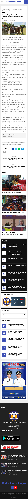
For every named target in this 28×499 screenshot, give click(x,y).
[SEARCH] (24, 314)
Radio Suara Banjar (14, 2)
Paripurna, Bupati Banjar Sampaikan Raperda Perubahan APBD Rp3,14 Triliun (16, 325)
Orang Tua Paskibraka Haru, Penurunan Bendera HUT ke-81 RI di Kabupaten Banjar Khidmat (17, 457)
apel (9, 142)
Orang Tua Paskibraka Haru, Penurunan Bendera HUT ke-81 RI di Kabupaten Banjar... (16, 340)
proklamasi (22, 142)
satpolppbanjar (12, 144)
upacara (19, 144)
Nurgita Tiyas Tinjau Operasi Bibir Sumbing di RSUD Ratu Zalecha (14, 259)
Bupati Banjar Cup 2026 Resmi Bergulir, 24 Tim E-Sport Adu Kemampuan (16, 266)
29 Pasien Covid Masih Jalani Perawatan (11, 193)
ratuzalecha (5, 144)
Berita (3, 12)
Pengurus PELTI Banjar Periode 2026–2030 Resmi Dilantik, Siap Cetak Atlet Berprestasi (16, 274)
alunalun (4, 142)
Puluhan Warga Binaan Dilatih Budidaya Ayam (13, 213)
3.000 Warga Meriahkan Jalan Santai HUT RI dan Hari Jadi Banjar (16, 245)
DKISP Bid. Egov (17, 494)
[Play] (14, 302)
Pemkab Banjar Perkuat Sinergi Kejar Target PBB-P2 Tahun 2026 (15, 280)
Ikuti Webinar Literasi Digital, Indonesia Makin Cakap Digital (14, 159)
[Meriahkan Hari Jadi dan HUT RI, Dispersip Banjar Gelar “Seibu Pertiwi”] (4, 465)
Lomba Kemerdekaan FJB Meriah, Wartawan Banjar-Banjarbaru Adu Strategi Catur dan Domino (14, 253)
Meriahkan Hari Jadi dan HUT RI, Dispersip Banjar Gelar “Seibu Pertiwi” (17, 464)
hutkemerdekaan (14, 142)
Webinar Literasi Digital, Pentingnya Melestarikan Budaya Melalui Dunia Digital (12, 233)
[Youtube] (15, 487)
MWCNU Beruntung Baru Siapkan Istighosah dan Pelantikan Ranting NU (15, 332)
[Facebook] (12, 487)
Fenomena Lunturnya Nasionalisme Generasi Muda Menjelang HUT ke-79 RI (16, 286)
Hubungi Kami (13, 497)
